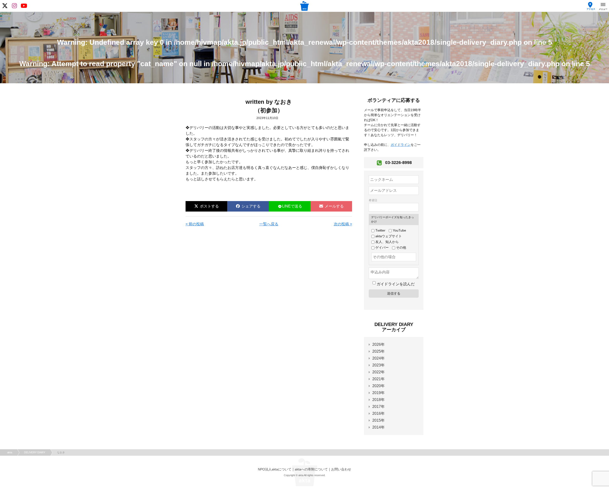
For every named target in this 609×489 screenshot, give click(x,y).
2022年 (378, 372)
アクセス (591, 9)
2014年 (378, 427)
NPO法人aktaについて (274, 469)
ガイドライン (401, 145)
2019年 (378, 393)
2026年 (378, 344)
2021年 (378, 379)
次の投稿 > (343, 224)
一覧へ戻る (268, 224)
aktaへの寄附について (311, 469)
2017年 (378, 407)
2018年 (378, 400)
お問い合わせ (341, 469)
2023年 (378, 365)
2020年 (378, 386)
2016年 (378, 413)
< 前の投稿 (195, 224)
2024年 (378, 358)
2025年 (378, 351)
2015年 (378, 420)
